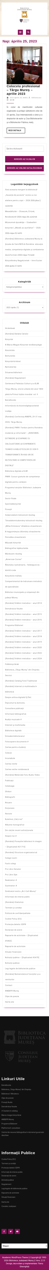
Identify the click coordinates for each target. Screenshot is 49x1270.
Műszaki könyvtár (13, 543)
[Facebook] (5, 1231)
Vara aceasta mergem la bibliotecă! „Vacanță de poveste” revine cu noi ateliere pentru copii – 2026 (21, 195)
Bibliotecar (36, 98)
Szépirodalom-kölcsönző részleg (20, 515)
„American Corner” (13, 559)
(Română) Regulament (15, 378)
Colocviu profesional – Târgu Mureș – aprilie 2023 (23, 89)
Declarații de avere (13, 930)
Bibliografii (10, 797)
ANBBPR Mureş (12, 991)
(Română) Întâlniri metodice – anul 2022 (23, 653)
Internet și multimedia (15, 725)
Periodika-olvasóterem (15, 537)
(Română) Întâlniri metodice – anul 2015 (23, 614)
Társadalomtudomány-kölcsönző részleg (23, 521)
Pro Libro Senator (13, 869)
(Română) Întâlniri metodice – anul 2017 (23, 631)
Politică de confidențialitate (17, 913)
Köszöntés (10, 350)
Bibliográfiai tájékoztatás (16, 548)
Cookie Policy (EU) (13, 919)
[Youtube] (18, 1231)
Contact (8, 985)
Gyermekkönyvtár (13, 504)
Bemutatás (10, 356)
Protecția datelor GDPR (15, 924)
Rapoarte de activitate (15, 946)
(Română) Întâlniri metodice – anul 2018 (23, 636)
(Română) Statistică (14, 902)
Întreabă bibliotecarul (15, 736)
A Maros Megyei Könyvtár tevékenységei (23, 345)
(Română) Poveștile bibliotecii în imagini (23, 841)
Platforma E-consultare (11, 1128)
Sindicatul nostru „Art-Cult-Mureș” (20, 891)
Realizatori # (11, 880)
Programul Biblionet (14, 625)
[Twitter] (11, 1231)
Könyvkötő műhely (13, 576)
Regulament (6, 1184)
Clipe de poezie (12, 996)
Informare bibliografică (15, 714)
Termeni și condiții (13, 908)
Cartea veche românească (17, 769)
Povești (8, 509)
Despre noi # (11, 836)
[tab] (20, 32)
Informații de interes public (17, 897)
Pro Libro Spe (11, 875)
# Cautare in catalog (10, 1111)
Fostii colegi (10, 864)
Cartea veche (11, 764)
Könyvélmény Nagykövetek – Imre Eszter (23, 261)
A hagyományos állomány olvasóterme (22, 532)
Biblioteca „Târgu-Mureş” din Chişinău (22, 670)
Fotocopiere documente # (17, 742)
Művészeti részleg (13, 554)
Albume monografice (14, 825)
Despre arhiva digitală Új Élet (18, 697)
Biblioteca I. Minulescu (10, 1094)
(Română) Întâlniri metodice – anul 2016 (23, 620)
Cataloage (9, 786)
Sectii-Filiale (10, 498)
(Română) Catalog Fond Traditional (21, 681)
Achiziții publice (12, 963)
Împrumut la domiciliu (15, 703)
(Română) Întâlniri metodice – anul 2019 (23, 642)
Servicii (8, 675)
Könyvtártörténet (13, 361)
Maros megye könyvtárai (11, 1115)
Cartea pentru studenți (15, 747)
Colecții (8, 753)
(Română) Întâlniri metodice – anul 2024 (23, 659)
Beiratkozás (10, 400)
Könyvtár (9, 339)
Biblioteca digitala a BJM (16, 471)
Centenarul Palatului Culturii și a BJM (22, 384)
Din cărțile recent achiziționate (19, 830)
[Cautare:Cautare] (24, 149)
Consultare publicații (14, 708)
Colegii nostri (11, 858)
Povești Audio (7, 1102)
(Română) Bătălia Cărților (16, 334)
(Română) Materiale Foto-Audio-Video (22, 775)
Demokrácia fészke (14, 609)
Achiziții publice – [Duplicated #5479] (22, 957)
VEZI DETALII (16, 129)
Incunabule (10, 758)
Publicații (9, 781)
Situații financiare (13, 952)
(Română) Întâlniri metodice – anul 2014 (23, 603)
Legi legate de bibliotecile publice (20, 969)
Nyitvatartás (10, 367)
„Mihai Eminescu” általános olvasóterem (23, 526)
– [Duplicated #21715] (15, 847)
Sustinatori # (11, 886)
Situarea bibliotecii (13, 372)
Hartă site (9, 1002)
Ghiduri (8, 792)
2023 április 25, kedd (18, 98)
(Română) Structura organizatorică (21, 852)
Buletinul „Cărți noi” (14, 819)
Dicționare (9, 808)
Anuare (8, 803)
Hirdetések (10, 328)
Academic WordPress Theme (15, 1257)
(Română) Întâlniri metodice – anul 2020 (23, 647)
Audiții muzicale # (13, 719)
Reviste (8, 814)
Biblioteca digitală (13, 731)
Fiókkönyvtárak (12, 664)
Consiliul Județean (9, 1206)
